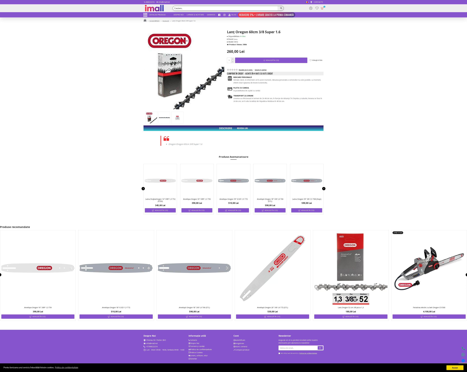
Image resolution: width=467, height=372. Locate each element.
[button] (143, 188)
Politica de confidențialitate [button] (66, 368)
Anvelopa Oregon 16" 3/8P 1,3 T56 (197, 199)
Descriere (225, 128)
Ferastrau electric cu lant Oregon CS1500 (429, 307)
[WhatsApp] (463, 355)
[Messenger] (463, 361)
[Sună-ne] (463, 348)
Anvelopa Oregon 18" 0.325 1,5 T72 (234, 199)
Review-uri (242, 128)
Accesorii (165, 21)
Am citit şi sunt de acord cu (299, 353)
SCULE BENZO (154, 21)
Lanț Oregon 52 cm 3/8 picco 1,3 (351, 307)
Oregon (236, 39)
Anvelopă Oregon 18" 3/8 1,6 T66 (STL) (270, 200)
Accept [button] (455, 368)
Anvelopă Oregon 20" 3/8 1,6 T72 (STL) (272, 307)
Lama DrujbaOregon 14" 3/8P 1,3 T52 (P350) (160, 200)
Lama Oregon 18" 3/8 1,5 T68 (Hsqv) (306, 199)
